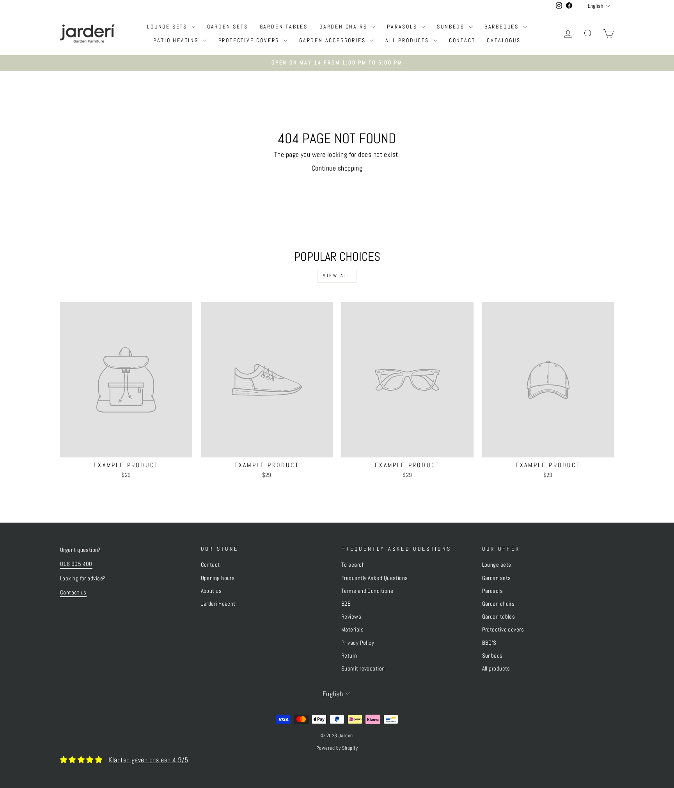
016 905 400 (76, 564)
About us (211, 591)
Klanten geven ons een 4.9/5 (148, 759)
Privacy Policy (357, 643)
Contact (462, 40)
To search (353, 565)
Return (349, 656)
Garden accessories (333, 40)
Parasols (403, 26)
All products (408, 40)
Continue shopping (337, 168)
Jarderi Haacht (218, 604)
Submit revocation (363, 668)
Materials (352, 629)
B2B (346, 604)
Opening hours (218, 578)
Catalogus (503, 40)
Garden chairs (344, 26)
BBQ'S (489, 643)
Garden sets (227, 26)
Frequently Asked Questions (374, 578)
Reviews (351, 617)
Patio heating (176, 40)
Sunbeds (451, 26)
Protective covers (250, 40)
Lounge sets (168, 26)
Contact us (73, 592)
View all (337, 275)
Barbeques (502, 26)
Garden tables (284, 26)
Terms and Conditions (367, 591)
